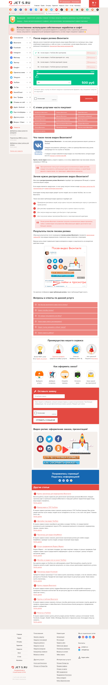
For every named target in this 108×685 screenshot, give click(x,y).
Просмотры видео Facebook (47, 572)
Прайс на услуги (41, 359)
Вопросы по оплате (62, 652)
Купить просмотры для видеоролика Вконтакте (54, 494)
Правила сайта (61, 643)
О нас (71, 5)
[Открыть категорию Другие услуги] (30, 117)
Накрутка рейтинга (39, 643)
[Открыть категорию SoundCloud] (30, 92)
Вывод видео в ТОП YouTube (47, 507)
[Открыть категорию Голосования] (30, 38)
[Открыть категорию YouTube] (30, 82)
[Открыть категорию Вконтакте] (30, 43)
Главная (37, 5)
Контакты (77, 5)
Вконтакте (21, 13)
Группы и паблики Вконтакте (47, 599)
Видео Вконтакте (83, 120)
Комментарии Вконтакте (63, 120)
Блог (67, 5)
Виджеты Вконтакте (40, 123)
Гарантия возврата (58, 356)
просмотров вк (38, 188)
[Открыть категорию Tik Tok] (30, 87)
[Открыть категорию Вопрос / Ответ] (30, 122)
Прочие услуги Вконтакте (85, 127)
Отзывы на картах (62, 669)
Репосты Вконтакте (40, 120)
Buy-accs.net (21, 18)
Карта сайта (85, 657)
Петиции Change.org (62, 663)
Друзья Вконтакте (61, 116)
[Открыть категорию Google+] (30, 68)
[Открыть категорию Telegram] (30, 77)
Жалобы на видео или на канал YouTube (51, 560)
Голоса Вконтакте (40, 127)
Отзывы (48, 5)
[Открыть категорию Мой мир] (30, 58)
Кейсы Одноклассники (63, 681)
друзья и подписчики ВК (58, 156)
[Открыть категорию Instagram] (30, 53)
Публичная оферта (62, 646)
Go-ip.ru (19, 21)
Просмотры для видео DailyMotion (49, 535)
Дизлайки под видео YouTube (47, 521)
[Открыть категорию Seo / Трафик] (30, 97)
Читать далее (37, 503)
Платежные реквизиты (63, 649)
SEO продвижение (62, 672)
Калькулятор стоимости (40, 652)
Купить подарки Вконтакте (46, 585)
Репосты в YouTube (44, 613)
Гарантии (55, 5)
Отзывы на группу (40, 131)
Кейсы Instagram (61, 678)
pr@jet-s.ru (85, 647)
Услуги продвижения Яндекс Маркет (50, 546)
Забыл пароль (61, 654)
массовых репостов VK (87, 186)
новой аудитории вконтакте (53, 188)
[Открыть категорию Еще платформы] (30, 112)
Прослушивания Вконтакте (64, 123)
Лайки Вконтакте (82, 112)
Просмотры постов (61, 127)
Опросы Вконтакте (61, 112)
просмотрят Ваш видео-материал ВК (61, 46)
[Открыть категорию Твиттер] (30, 63)
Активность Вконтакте (41, 112)
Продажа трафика (62, 666)
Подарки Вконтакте (83, 123)
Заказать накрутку (39, 637)
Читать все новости (16, 151)
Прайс (43, 5)
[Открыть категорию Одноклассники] (30, 72)
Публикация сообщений (85, 116)
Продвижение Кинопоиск (64, 675)
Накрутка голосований (40, 640)
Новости (61, 5)
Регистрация (75, 1)
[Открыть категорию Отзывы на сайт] (30, 102)
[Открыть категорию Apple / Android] (30, 107)
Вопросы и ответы (39, 654)
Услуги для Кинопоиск (40, 663)
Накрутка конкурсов (39, 649)
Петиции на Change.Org (40, 666)
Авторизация (66, 1)
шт (37, 74)
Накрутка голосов (39, 646)
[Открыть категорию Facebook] (30, 48)
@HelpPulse (85, 650)
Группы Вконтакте (40, 116)
